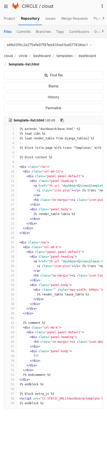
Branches (43, 31)
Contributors (79, 31)
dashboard (42, 56)
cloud (47, 6)
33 (12, 280)
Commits (24, 31)
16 (12, 200)
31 (12, 271)
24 (12, 237)
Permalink (53, 108)
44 (12, 332)
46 (12, 342)
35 (12, 289)
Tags (60, 31)
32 (12, 275)
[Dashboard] (15, 7)
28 (12, 256)
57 (12, 394)
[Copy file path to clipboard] (62, 120)
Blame (53, 86)
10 (12, 171)
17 (12, 204)
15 (12, 195)
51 (12, 365)
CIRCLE (30, 6)
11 (12, 176)
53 (12, 375)
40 (12, 313)
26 (12, 247)
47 (12, 346)
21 (12, 223)
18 (12, 209)
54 (12, 379)
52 (12, 370)
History (53, 97)
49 (12, 356)
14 (12, 190)
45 (12, 337)
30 (12, 266)
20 (12, 219)
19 (12, 214)
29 (12, 261)
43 (12, 327)
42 (12, 323)
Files (8, 31)
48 (12, 351)
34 (12, 285)
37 (12, 299)
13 (12, 185)
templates (64, 56)
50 (12, 360)
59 (12, 403)
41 (12, 318)
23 (12, 233)
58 (12, 398)
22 (12, 228)
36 (12, 294)
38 (12, 304)
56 (12, 389)
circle (23, 56)
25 (12, 242)
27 (12, 252)
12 (12, 181)
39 (12, 308)
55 (12, 384)
